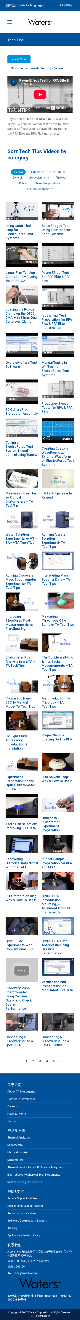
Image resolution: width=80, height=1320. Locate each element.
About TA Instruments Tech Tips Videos (36, 68)
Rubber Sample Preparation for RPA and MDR (57, 863)
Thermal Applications (47, 183)
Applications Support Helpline (25, 1205)
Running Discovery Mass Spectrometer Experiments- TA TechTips (21, 581)
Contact (12, 1121)
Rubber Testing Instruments (24, 1182)
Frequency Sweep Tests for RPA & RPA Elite (57, 408)
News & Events (16, 1114)
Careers (12, 1106)
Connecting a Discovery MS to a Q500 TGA (19, 1041)
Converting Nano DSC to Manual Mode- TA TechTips (20, 702)
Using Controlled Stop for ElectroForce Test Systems (19, 232)
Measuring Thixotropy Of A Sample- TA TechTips (58, 620)
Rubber (23, 183)
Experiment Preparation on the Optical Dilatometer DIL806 (20, 783)
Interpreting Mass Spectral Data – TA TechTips (56, 579)
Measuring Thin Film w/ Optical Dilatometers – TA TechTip (21, 499)
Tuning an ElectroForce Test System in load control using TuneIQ (21, 448)
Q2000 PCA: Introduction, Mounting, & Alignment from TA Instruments (56, 904)
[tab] (19, 59)
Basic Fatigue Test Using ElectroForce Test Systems (56, 230)
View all (18, 172)
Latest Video (19, 59)
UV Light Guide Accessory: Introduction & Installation (17, 742)
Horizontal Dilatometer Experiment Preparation (51, 824)
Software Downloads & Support (27, 1220)
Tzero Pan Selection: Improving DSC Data (21, 826)
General (17, 177)
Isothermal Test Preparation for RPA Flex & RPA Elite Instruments (57, 322)
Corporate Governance (21, 1099)
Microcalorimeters (18, 1152)
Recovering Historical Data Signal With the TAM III (22, 863)
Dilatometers (15, 1159)
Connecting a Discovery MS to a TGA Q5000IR (55, 1041)
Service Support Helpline (22, 1198)
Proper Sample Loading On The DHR (57, 737)
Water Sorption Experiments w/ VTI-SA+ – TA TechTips (21, 538)
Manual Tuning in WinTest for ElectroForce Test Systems (55, 369)
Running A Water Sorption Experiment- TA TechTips (54, 540)
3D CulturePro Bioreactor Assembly (22, 411)
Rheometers (15, 1145)
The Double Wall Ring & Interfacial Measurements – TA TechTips (57, 663)
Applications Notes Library (23, 1235)
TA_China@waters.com (22, 1273)
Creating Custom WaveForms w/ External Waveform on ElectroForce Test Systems (58, 456)
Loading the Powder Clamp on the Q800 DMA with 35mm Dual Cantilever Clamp (21, 315)
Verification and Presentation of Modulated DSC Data (57, 986)
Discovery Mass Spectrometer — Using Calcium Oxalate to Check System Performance (19, 998)
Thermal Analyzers (19, 1137)
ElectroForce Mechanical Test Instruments (33, 1174)
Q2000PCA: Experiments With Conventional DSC (19, 945)
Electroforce (57, 172)
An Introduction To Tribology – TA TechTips (56, 702)
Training (12, 1228)
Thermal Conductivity (40, 188)
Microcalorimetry (38, 177)
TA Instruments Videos (21, 1213)
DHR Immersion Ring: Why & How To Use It (21, 898)
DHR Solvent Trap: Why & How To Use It (57, 779)
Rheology (61, 177)
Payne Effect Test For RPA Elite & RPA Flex (56, 277)
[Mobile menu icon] (9, 22)
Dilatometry (37, 172)
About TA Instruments (21, 1091)
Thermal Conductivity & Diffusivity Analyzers (35, 1167)
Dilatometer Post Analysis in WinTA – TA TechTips (20, 661)
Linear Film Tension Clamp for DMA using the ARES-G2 (22, 277)
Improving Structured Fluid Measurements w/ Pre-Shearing (19, 622)
